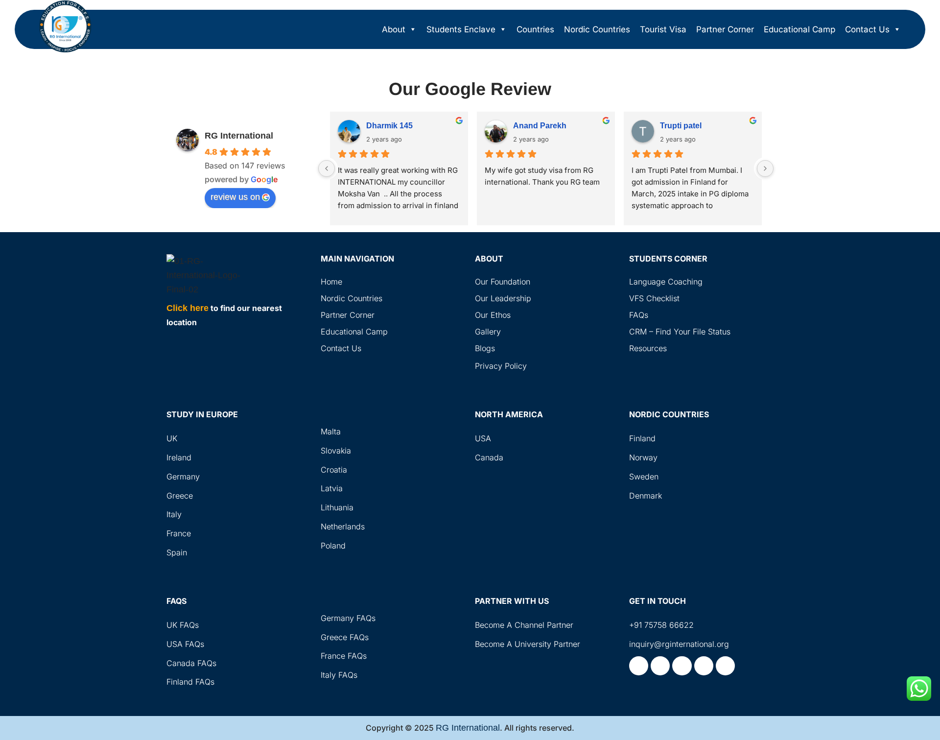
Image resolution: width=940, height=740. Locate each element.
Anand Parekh (539, 125)
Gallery (488, 331)
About (393, 29)
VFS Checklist (654, 298)
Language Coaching (666, 281)
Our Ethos (493, 315)
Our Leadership (503, 298)
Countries (535, 29)
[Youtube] (725, 665)
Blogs (485, 348)
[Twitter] (681, 665)
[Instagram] (660, 665)
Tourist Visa (663, 29)
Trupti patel (681, 125)
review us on (235, 197)
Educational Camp (799, 29)
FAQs (638, 315)
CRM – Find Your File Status (679, 331)
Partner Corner (725, 29)
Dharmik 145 (389, 125)
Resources (648, 348)
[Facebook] (638, 665)
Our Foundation (502, 281)
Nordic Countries (597, 29)
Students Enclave (460, 29)
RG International (239, 136)
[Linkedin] (703, 665)
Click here (187, 308)
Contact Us (867, 29)
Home (331, 281)
